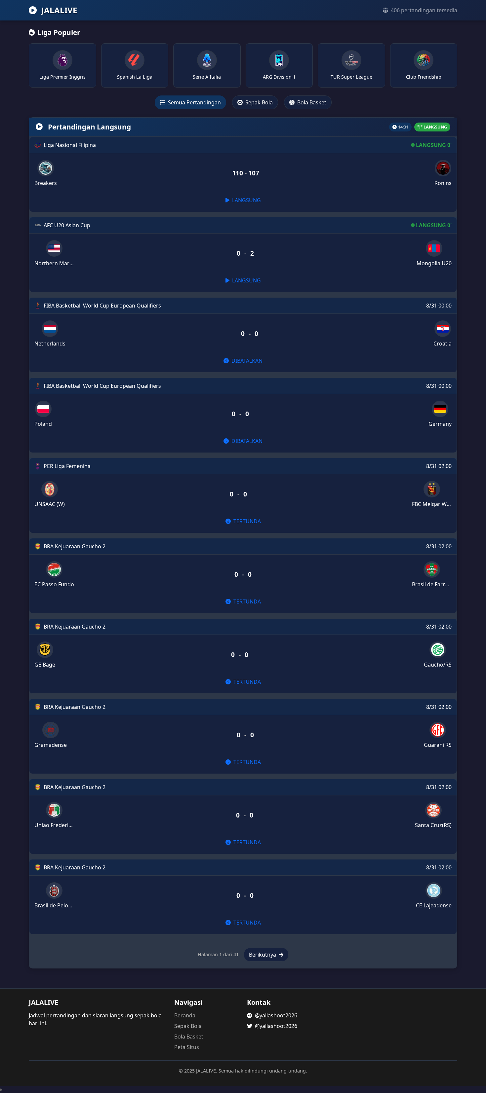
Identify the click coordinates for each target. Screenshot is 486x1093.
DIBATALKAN (246, 360)
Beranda (184, 1015)
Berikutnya (263, 954)
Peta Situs (186, 1047)
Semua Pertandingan (194, 102)
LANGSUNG (246, 200)
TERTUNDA (246, 521)
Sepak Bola (258, 102)
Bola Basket (311, 102)
